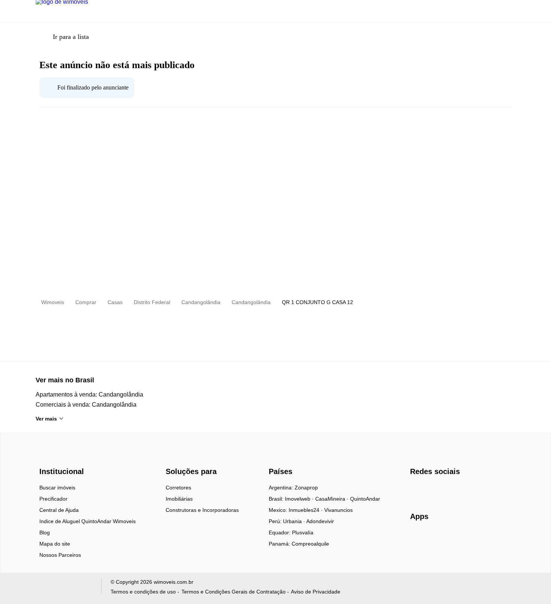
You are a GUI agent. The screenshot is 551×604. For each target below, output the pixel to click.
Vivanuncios (338, 510)
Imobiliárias (179, 499)
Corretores (178, 488)
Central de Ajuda (59, 510)
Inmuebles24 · (306, 510)
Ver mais (46, 419)
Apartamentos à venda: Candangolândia (89, 394)
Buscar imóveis (57, 488)
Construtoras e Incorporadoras (202, 510)
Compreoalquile (310, 544)
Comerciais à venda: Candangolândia (86, 404)
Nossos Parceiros (60, 555)
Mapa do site (54, 544)
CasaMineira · (332, 499)
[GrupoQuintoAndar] (64, 588)
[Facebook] (416, 490)
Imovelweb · (300, 499)
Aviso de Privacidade (315, 592)
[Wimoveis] (62, 458)
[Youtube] (441, 490)
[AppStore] (434, 537)
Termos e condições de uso (143, 592)
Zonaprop (306, 488)
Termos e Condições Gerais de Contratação (233, 592)
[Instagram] (428, 490)
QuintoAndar (365, 499)
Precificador (53, 499)
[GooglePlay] (485, 538)
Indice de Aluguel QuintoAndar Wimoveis (87, 521)
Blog (44, 532)
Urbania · (294, 521)
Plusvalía (302, 532)
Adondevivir (320, 521)
